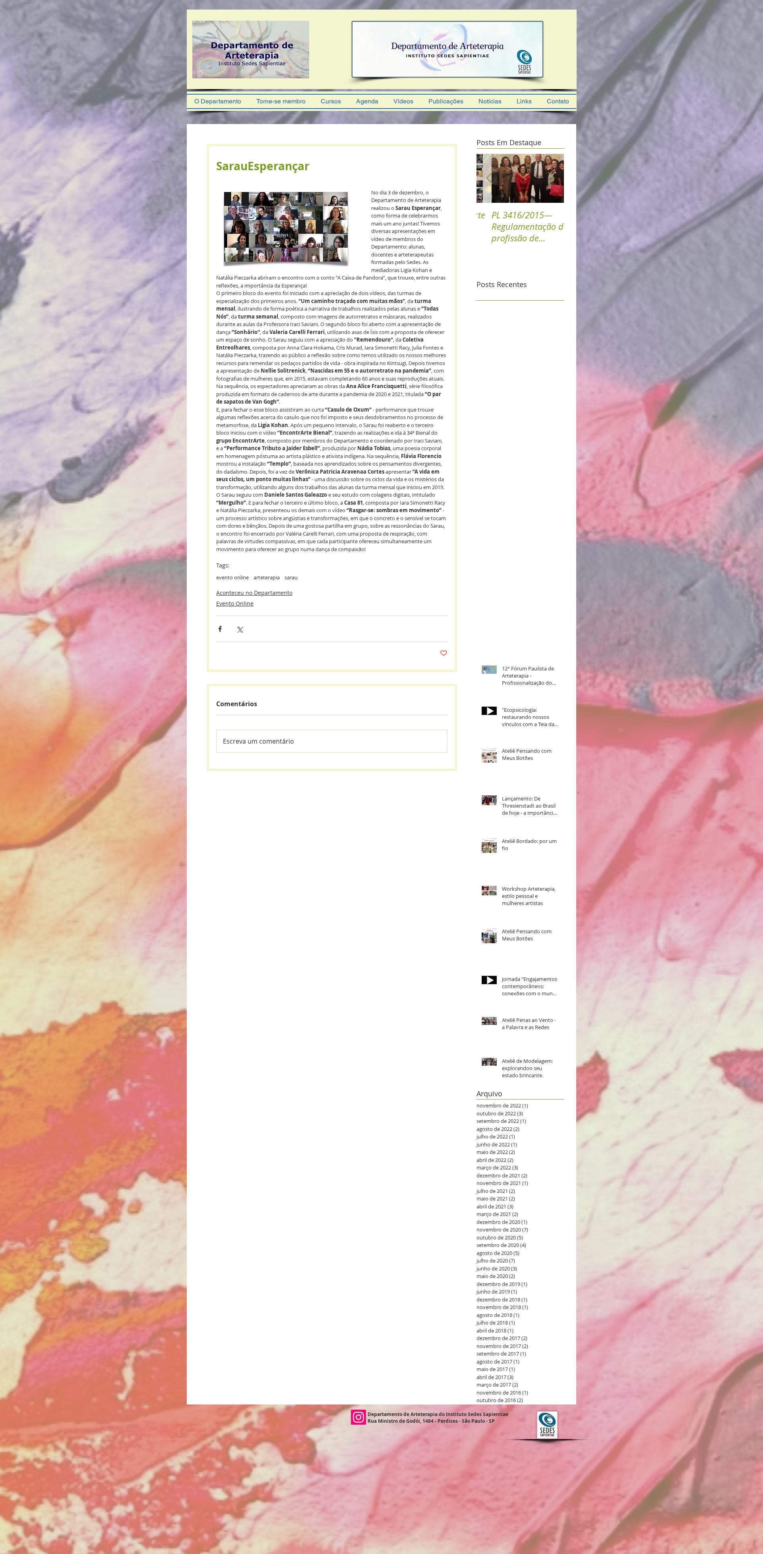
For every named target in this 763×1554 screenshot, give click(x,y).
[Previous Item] (489, 178)
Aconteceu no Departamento (254, 592)
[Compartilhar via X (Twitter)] (239, 629)
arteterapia (267, 577)
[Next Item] (551, 178)
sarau (291, 577)
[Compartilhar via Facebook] (220, 629)
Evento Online (235, 603)
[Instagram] (358, 1417)
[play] (292, 80)
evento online (232, 577)
